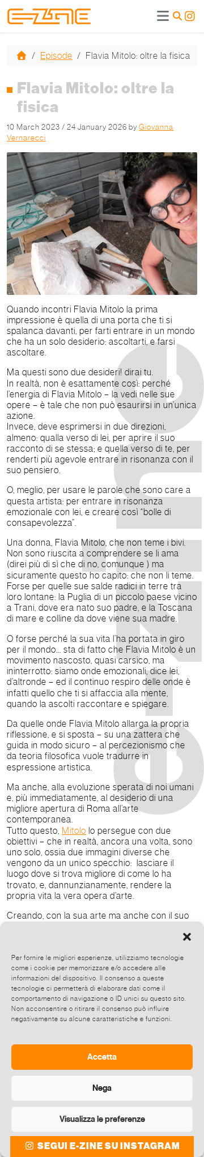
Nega (102, 1088)
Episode (56, 55)
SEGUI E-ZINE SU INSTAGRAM (108, 1146)
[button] (187, 935)
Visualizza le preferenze (102, 1119)
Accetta (102, 1057)
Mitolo (74, 830)
